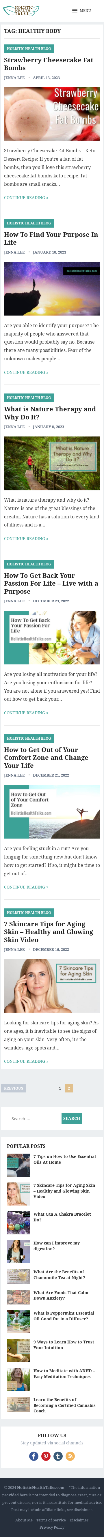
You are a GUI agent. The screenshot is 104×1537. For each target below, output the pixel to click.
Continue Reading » (26, 197)
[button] (81, 11)
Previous (13, 1088)
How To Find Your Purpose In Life (51, 238)
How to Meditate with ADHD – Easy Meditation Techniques (64, 1373)
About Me (24, 1520)
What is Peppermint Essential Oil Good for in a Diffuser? (64, 1315)
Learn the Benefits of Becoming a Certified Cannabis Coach (65, 1405)
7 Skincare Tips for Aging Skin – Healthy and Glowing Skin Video (48, 931)
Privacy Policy (52, 1527)
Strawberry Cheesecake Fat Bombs (48, 63)
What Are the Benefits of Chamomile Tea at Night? (59, 1274)
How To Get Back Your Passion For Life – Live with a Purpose (51, 583)
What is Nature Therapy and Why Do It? (50, 412)
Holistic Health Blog (29, 48)
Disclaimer (79, 1520)
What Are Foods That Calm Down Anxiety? (61, 1295)
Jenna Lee (14, 77)
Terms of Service (51, 1520)
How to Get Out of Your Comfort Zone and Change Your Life (46, 757)
